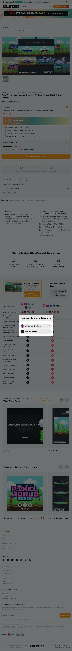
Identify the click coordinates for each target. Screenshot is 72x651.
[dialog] (36, 325)
